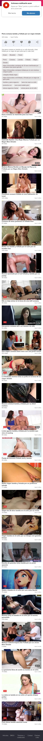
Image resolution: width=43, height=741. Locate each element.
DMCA (12, 735)
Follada (28, 59)
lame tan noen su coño (29, 82)
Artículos (5, 735)
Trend (20, 55)
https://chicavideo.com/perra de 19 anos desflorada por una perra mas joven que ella (20, 66)
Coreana (12, 59)
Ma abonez (31, 13)
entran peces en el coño (28, 88)
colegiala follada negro (10, 75)
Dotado (5, 62)
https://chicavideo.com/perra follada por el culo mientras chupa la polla (21, 71)
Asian (5, 55)
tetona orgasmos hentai (10, 88)
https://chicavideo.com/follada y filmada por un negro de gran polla (21, 78)
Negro (35, 59)
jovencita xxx (7, 85)
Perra (5, 59)
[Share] (37, 42)
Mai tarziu (12, 13)
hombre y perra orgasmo (11, 82)
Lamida (20, 59)
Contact (30, 735)
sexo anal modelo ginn (22, 85)
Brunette (12, 55)
